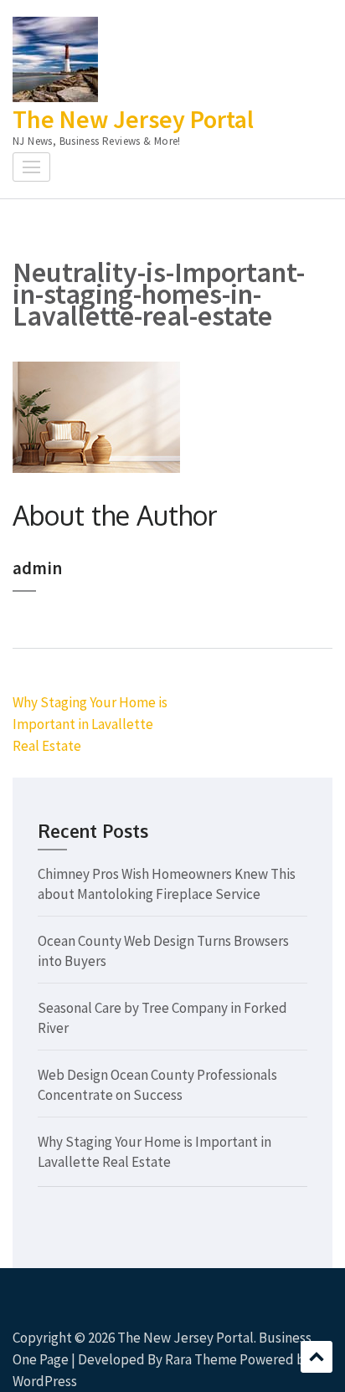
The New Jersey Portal (133, 119)
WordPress (45, 1381)
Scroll (316, 1357)
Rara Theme (201, 1359)
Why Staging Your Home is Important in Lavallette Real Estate (90, 724)
